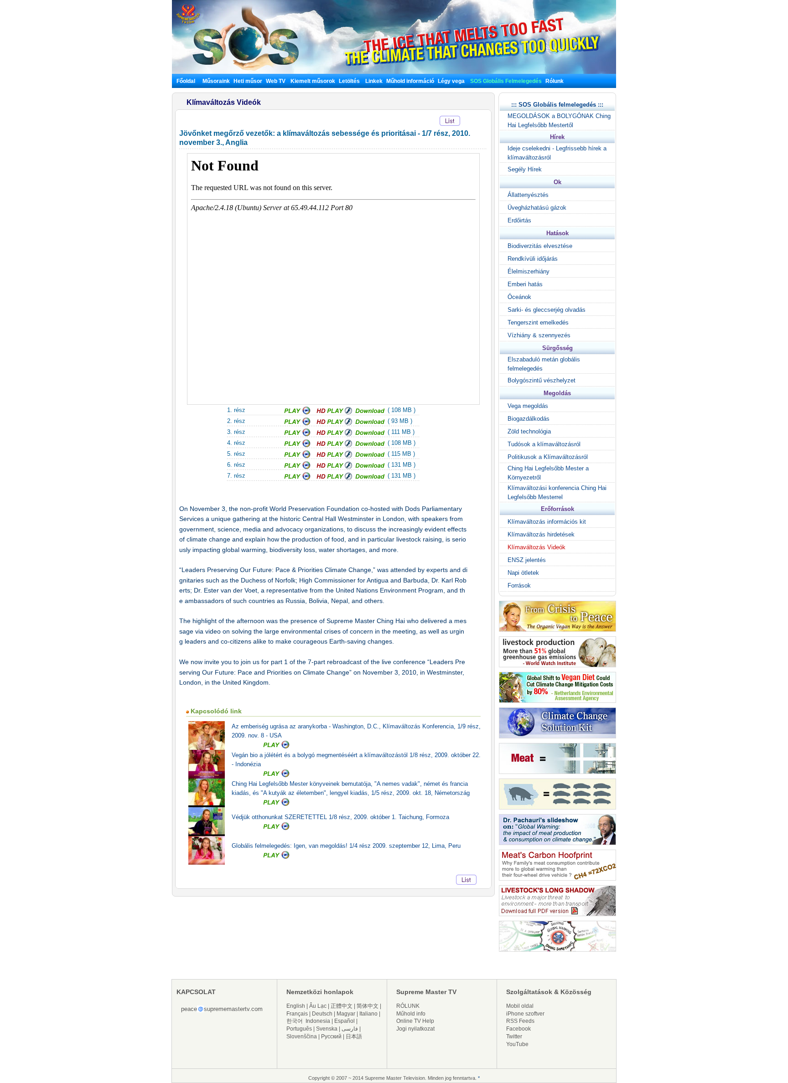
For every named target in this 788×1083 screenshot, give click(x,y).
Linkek (374, 81)
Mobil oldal (520, 1006)
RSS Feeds (520, 1021)
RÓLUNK (408, 1006)
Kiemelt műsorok (312, 81)
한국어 (294, 1021)
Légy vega (451, 81)
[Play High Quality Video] (334, 412)
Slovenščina (301, 1036)
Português (299, 1029)
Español (344, 1021)
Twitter (514, 1036)
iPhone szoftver (525, 1014)
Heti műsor (247, 81)
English (295, 1006)
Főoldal (185, 81)
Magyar (346, 1014)
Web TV (276, 81)
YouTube (517, 1044)
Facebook (518, 1029)
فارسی (350, 1029)
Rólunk (554, 81)
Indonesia (318, 1021)
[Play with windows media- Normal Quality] (298, 412)
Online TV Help (415, 1021)
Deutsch (322, 1014)
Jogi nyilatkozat (415, 1029)
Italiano (368, 1014)
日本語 (354, 1036)
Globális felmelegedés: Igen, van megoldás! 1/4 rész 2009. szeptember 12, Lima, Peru (346, 845)
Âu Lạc (318, 1006)
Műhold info (410, 1014)
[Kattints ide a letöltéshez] (370, 412)
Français (297, 1014)
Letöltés (349, 81)
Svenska (326, 1029)
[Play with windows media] (298, 423)
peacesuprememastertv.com (222, 1009)
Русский (331, 1036)
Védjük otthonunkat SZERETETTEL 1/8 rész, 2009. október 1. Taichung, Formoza (340, 817)
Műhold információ (410, 81)
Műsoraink (216, 81)
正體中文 (342, 1006)
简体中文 (367, 1006)
